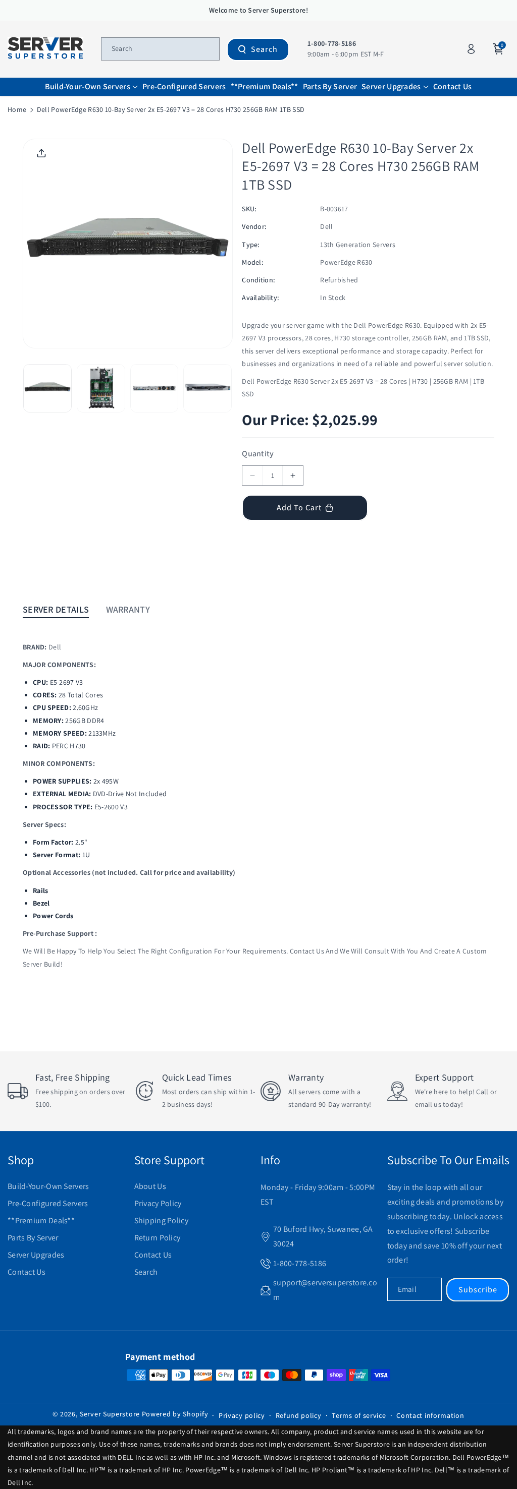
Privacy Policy (158, 1203)
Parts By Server (33, 1237)
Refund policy (299, 1415)
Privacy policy (242, 1415)
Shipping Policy (161, 1220)
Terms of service (359, 1415)
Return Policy (157, 1237)
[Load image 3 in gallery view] (154, 388)
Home (17, 109)
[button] (91, 87)
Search (264, 49)
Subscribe (477, 1289)
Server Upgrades (36, 1254)
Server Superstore (110, 1413)
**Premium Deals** (41, 1220)
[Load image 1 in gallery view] (47, 388)
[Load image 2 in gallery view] (101, 388)
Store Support (169, 1160)
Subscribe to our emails (448, 1160)
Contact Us (26, 1272)
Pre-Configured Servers (48, 1203)
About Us (150, 1186)
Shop (21, 1160)
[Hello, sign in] (471, 49)
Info (270, 1160)
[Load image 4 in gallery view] (207, 388)
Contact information (430, 1415)
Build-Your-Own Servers (48, 1186)
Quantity (258, 453)
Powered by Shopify (175, 1413)
